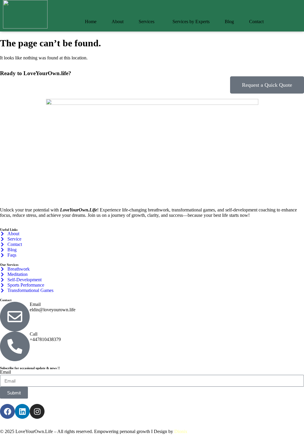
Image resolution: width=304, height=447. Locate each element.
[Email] (15, 316)
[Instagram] (37, 411)
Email (35, 304)
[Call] (15, 346)
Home (90, 21)
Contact (256, 21)
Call (33, 334)
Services (146, 21)
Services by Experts (191, 21)
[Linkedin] (22, 411)
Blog (229, 21)
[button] (148, 21)
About (118, 21)
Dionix (180, 431)
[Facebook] (7, 411)
